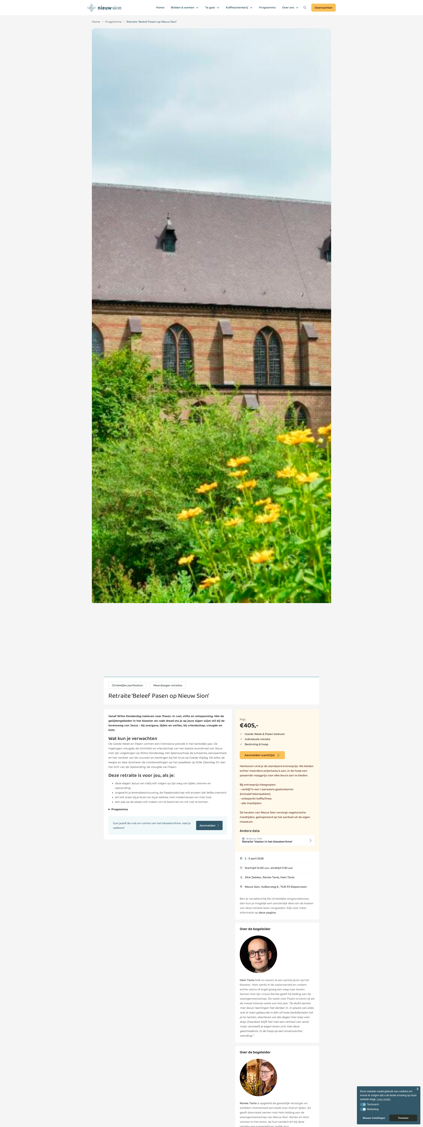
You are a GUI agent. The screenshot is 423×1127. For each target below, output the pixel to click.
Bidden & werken (182, 7)
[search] (305, 7)
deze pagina (267, 912)
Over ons (288, 7)
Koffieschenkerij (237, 7)
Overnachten (323, 7)
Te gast (210, 7)
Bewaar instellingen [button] (374, 1118)
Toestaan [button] (403, 1118)
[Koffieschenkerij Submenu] (251, 7)
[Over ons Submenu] (297, 7)
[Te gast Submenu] (218, 7)
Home (160, 7)
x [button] (418, 1088)
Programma (267, 7)
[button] (363, 1104)
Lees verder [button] (384, 1099)
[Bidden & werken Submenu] (197, 7)
